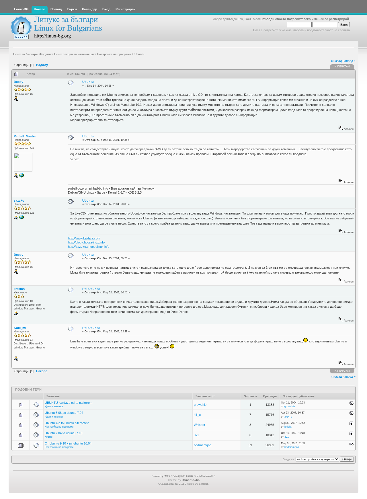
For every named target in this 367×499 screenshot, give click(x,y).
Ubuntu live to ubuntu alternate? (67, 423)
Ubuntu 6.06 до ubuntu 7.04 (64, 412)
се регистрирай (337, 19)
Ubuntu (88, 81)
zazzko (19, 200)
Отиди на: (289, 459)
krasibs (19, 289)
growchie (200, 404)
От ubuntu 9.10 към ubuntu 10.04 (68, 443)
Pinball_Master (25, 136)
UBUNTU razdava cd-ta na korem (68, 402)
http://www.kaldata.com (84, 238)
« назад (336, 61)
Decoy (18, 81)
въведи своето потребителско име (290, 19)
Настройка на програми (59, 426)
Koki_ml (20, 328)
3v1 (196, 435)
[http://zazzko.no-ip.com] (21, 218)
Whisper (199, 424)
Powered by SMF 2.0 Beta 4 (165, 476)
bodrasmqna (202, 445)
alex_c (288, 416)
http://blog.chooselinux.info (86, 242)
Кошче (48, 436)
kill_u (197, 414)
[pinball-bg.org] (21, 176)
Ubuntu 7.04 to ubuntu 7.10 (63, 433)
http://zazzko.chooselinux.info (88, 246)
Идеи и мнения (54, 406)
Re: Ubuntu (91, 289)
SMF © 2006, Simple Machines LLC (197, 476)
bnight (288, 426)
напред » (349, 61)
